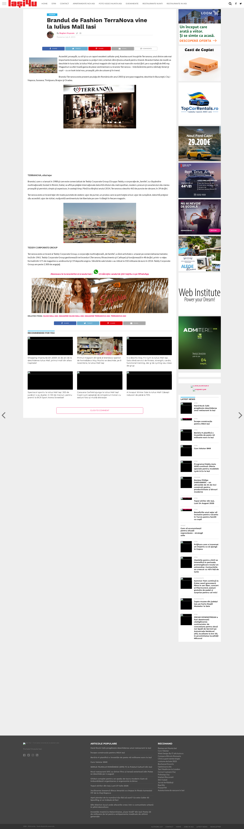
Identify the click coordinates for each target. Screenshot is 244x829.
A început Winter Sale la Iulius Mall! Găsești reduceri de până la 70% (148, 393)
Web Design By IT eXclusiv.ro (170, 753)
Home (45, 3)
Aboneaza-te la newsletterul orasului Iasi (71, 273)
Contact (64, 3)
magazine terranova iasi (97, 316)
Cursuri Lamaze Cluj (167, 772)
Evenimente (132, 3)
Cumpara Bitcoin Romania (169, 756)
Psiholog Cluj (163, 774)
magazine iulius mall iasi (71, 316)
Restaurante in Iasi (177, 3)
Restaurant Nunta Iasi (167, 748)
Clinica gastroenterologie (169, 758)
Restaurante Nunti (152, 3)
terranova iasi (118, 316)
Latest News (201, 827)
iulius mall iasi (50, 316)
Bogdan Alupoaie (66, 33)
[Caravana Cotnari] (99, 312)
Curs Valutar (163, 750)
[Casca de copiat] (199, 81)
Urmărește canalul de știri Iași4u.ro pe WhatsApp (124, 273)
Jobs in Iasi (189, 827)
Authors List (157, 827)
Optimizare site (164, 766)
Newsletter (215, 827)
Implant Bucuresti (166, 777)
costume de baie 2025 (167, 761)
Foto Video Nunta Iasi (110, 3)
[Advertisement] (100, 151)
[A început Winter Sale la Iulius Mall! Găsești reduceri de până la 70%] (149, 373)
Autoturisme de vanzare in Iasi (171, 790)
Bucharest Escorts (166, 764)
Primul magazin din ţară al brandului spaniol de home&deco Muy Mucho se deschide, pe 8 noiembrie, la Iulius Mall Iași (99, 360)
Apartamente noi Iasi (84, 3)
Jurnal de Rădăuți (165, 782)
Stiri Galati (162, 780)
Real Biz (161, 785)
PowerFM (162, 787)
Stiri (54, 3)
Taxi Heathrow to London (169, 769)
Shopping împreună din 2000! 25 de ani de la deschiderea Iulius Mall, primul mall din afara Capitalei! (50, 360)
